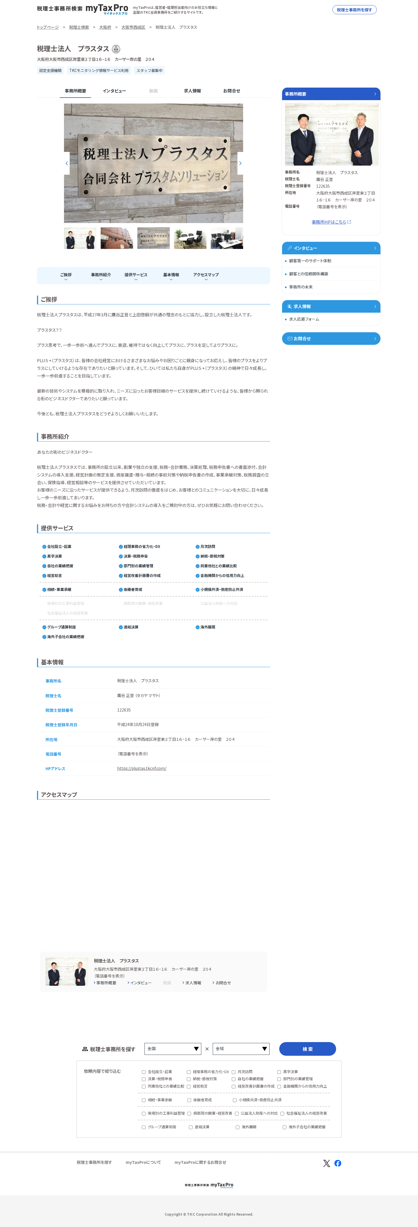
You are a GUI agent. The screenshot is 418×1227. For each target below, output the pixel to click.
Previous (67, 163)
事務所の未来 (301, 287)
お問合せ (231, 91)
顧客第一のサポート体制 (310, 260)
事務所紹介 (101, 274)
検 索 (308, 1048)
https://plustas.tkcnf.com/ (141, 768)
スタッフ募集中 (149, 70)
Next (240, 163)
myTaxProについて (143, 1162)
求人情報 (192, 91)
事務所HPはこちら (329, 222)
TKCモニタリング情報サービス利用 (99, 70)
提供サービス (136, 274)
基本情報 (171, 274)
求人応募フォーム (304, 319)
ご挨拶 (66, 274)
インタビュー (114, 91)
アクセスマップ (206, 274)
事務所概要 (75, 91)
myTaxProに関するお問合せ (200, 1162)
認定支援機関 (50, 70)
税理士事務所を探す (354, 10)
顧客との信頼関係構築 (308, 274)
